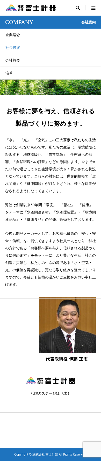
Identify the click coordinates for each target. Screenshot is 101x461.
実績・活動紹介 (61, 430)
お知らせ (11, 438)
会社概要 (12, 60)
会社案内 (57, 422)
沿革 (9, 72)
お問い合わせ (60, 438)
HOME (10, 422)
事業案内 (11, 430)
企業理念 (12, 34)
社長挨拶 (12, 47)
